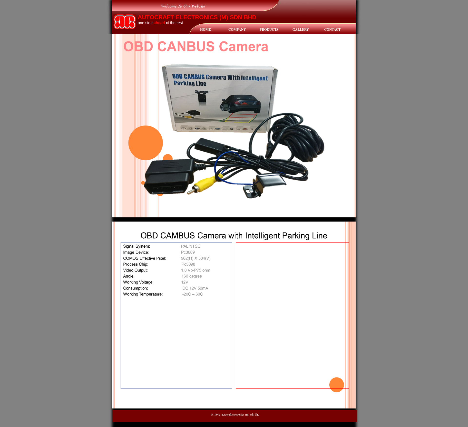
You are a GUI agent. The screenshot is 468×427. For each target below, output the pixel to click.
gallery (300, 29)
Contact (332, 29)
